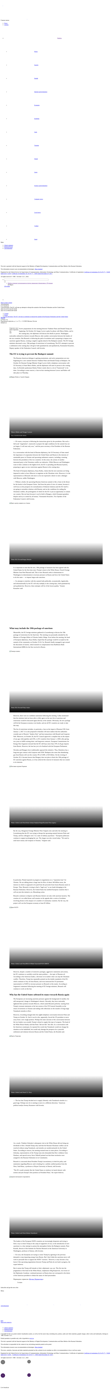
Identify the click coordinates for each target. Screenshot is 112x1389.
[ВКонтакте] (2, 304)
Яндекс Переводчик (36, 1279)
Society (36, 65)
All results (7, 286)
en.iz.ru (32, 1338)
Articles (6, 25)
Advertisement (8, 248)
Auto (35, 132)
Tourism (36, 145)
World (36, 159)
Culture (36, 226)
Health (36, 78)
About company (8, 245)
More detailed (38, 269)
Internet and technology (40, 92)
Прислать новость (6, 1322)
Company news (38, 199)
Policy (36, 51)
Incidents (36, 118)
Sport (35, 239)
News (5, 23)
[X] (5, 304)
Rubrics (59, 38)
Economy (37, 105)
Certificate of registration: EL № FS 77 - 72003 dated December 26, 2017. (32, 273)
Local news (37, 212)
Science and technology (40, 185)
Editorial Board (8, 247)
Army (35, 172)
